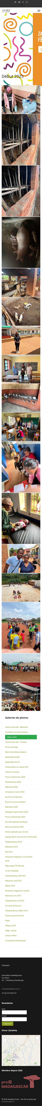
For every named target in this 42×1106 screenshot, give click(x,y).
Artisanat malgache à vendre (17, 890)
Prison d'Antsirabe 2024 (15, 777)
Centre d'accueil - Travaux (16, 742)
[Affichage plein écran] (37, 1038)
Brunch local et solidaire (15, 802)
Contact (6, 965)
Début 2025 (12, 737)
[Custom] (27, 2)
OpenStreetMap (35, 1065)
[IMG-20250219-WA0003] (21, 99)
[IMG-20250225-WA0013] (21, 587)
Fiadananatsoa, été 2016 (15, 875)
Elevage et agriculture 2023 (16, 812)
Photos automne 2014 (14, 915)
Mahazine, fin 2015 (13, 895)
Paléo (7, 920)
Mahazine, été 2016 (13, 880)
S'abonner (7, 1023)
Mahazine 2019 (11, 847)
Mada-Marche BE (12, 757)
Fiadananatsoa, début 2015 (16, 910)
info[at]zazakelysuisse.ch (11, 989)
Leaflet (27, 1065)
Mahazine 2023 (11, 807)
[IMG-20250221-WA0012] (21, 369)
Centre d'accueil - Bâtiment (16, 727)
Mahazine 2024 (11, 787)
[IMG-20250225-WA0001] (21, 558)
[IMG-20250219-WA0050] (21, 282)
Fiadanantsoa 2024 (13, 782)
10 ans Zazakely (11, 871)
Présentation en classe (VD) (16, 767)
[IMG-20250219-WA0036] (21, 139)
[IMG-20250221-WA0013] (21, 398)
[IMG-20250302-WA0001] (21, 696)
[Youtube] (19, 2)
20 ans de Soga (11, 747)
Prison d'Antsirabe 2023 (15, 817)
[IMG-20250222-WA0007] (21, 466)
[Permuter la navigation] (22, 5)
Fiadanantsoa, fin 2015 (14, 900)
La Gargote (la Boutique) (15, 940)
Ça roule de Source (13, 905)
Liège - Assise (10, 930)
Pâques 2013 (10, 925)
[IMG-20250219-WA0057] (21, 311)
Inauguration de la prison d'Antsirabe (21, 837)
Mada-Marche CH (12, 762)
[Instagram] (23, 2)
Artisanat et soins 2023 (14, 792)
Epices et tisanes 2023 (14, 827)
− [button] (4, 1041)
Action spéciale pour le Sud (16, 832)
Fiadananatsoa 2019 (13, 842)
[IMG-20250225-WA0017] (21, 627)
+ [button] (4, 1038)
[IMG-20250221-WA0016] (21, 427)
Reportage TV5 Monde (14, 866)
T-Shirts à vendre (12, 772)
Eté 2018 (8, 852)
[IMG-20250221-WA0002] (21, 340)
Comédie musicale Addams (16, 732)
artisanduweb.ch (8, 1101)
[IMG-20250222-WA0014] (21, 518)
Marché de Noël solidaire (15, 752)
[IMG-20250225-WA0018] (21, 667)
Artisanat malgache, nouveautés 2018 (18, 859)
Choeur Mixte (11, 935)
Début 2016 (10, 885)
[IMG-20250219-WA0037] (21, 191)
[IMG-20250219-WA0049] (21, 242)
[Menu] (39, 10)
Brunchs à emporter (13, 797)
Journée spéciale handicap (16, 822)
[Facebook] (15, 2)
